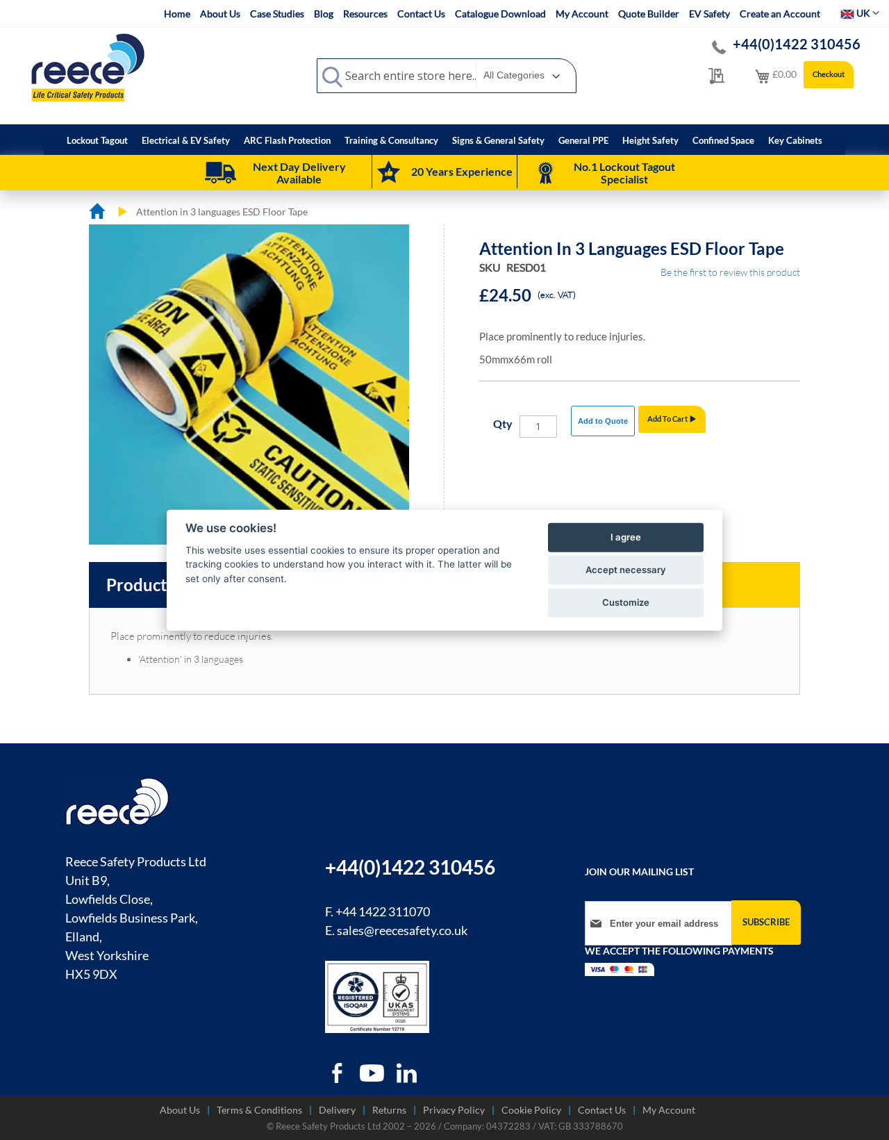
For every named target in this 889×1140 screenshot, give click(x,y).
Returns (389, 1110)
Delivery (337, 1110)
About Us (220, 13)
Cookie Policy (531, 1110)
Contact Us (421, 13)
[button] (859, 13)
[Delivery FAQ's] (220, 173)
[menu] (444, 139)
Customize (625, 602)
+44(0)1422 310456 (797, 43)
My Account (582, 13)
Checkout (829, 74)
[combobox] (446, 75)
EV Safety (709, 13)
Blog (323, 13)
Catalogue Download (500, 13)
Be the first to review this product (730, 272)
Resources (365, 13)
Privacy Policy (454, 1110)
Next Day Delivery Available (299, 172)
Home (177, 13)
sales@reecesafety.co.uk (402, 930)
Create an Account (780, 13)
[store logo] (87, 67)
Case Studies (277, 13)
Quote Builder (648, 13)
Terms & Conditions (259, 1110)
